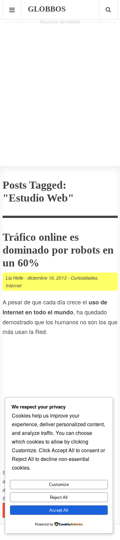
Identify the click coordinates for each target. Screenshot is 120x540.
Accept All (58, 510)
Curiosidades (84, 277)
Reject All (59, 497)
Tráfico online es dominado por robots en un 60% (58, 250)
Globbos (47, 9)
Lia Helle (14, 277)
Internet (13, 285)
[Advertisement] (60, 86)
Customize (59, 484)
